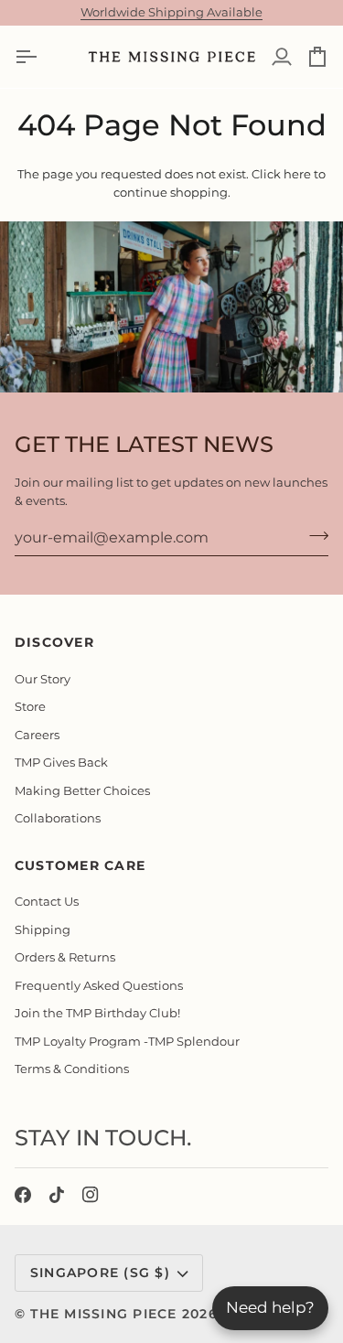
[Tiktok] (56, 1195)
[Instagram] (90, 1195)
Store (30, 706)
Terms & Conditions (72, 1068)
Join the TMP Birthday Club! (97, 1012)
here (297, 174)
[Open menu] (42, 57)
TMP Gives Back (61, 762)
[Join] (313, 535)
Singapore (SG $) (100, 1272)
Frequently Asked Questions (99, 985)
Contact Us (47, 901)
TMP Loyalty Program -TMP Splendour (127, 1041)
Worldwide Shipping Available (171, 12)
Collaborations (58, 818)
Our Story (42, 679)
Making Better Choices (82, 790)
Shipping (42, 929)
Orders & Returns (65, 957)
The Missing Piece (103, 1313)
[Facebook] (23, 1195)
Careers (37, 734)
